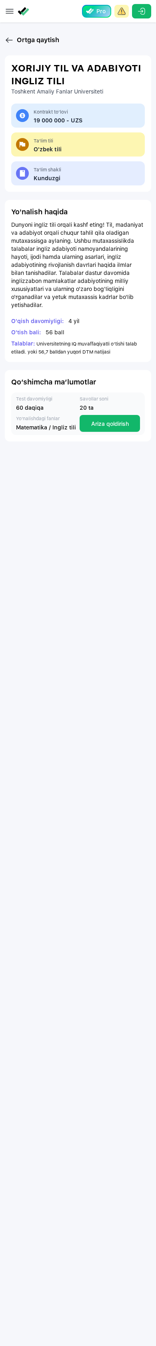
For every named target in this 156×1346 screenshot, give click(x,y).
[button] (9, 11)
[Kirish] (141, 11)
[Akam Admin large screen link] (121, 11)
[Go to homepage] (25, 11)
